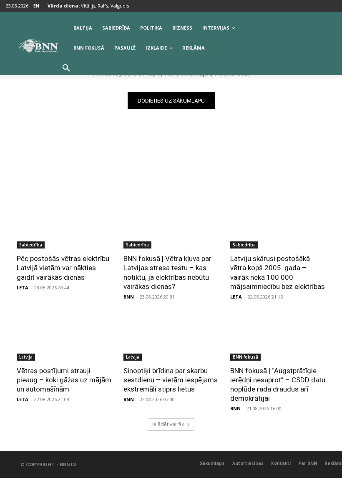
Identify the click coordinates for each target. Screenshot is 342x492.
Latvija (26, 357)
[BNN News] (37, 46)
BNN (128, 297)
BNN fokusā (245, 357)
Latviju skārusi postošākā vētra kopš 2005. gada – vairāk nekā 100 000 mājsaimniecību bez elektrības (277, 272)
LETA (22, 287)
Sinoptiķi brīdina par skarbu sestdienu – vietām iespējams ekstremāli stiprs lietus (170, 379)
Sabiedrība (30, 245)
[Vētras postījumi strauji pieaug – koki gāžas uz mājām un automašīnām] (64, 337)
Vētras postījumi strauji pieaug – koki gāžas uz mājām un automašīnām (64, 379)
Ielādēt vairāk (168, 424)
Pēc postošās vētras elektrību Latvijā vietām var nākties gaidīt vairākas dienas (63, 267)
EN (36, 6)
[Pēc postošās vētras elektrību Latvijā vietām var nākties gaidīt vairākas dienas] (64, 225)
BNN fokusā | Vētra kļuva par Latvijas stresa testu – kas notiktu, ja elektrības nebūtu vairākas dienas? (167, 272)
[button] (66, 68)
